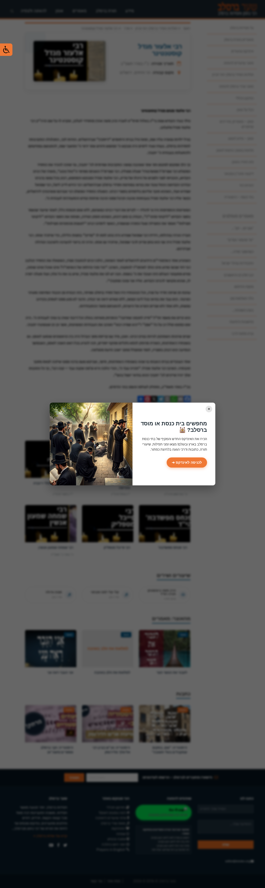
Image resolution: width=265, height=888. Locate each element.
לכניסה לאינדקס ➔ (187, 462)
